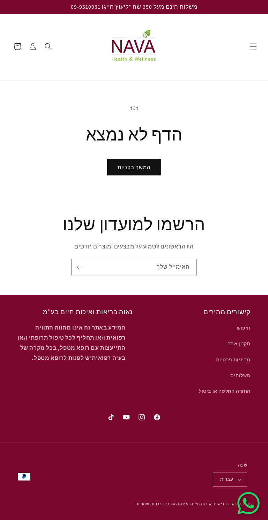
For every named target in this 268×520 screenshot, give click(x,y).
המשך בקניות (134, 167)
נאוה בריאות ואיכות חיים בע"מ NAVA (203, 503)
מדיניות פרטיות (233, 359)
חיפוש (244, 328)
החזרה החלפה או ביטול (225, 391)
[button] (253, 46)
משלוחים (240, 375)
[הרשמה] (79, 267)
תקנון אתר (239, 343)
